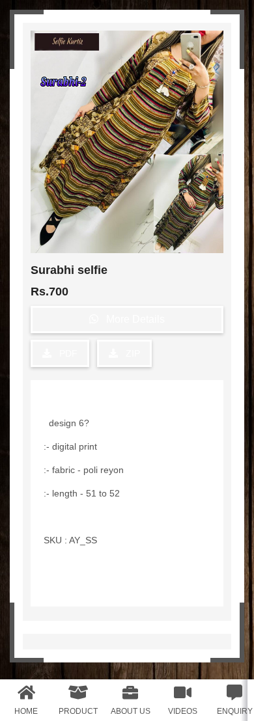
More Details (131, 319)
